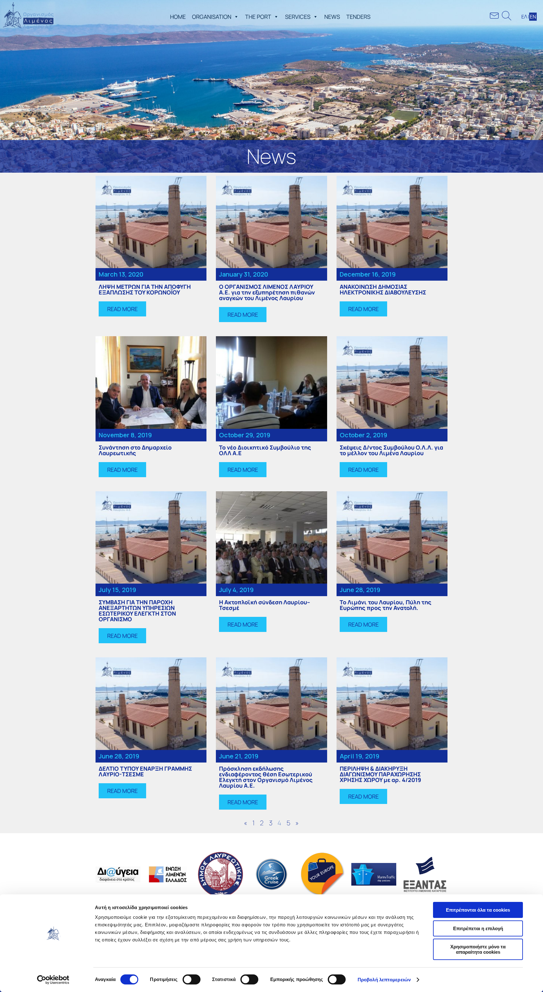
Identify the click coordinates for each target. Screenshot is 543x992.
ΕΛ (524, 16)
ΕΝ (533, 16)
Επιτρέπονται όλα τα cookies (478, 910)
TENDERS (358, 16)
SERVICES (297, 16)
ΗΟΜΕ (178, 16)
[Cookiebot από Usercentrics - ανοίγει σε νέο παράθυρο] (53, 979)
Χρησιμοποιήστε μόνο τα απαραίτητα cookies (478, 949)
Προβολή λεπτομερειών (384, 979)
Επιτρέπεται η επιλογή (478, 928)
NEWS (332, 16)
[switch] (191, 979)
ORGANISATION (211, 16)
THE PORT (258, 16)
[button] (235, 16)
